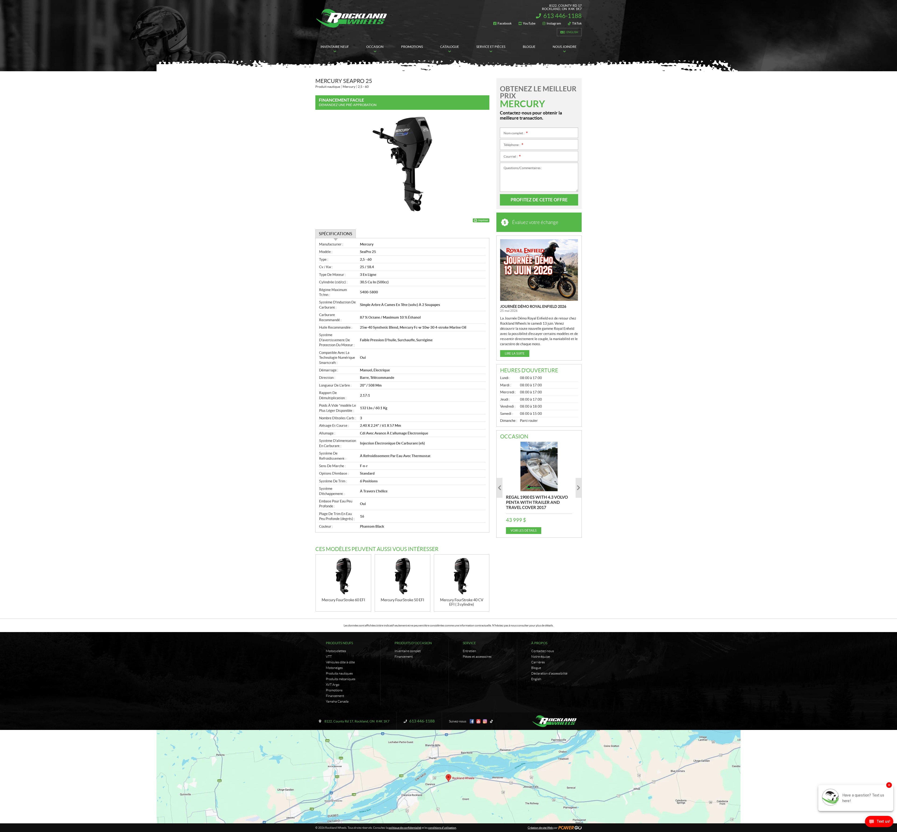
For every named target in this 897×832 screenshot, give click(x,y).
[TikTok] (491, 721)
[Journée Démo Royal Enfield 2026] (539, 270)
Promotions (334, 690)
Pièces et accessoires (477, 656)
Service (469, 643)
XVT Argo (332, 684)
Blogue (536, 668)
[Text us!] (879, 822)
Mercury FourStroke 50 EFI (402, 600)
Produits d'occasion (413, 643)
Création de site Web (540, 827)
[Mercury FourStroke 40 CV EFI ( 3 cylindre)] (462, 576)
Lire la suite (515, 353)
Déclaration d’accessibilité (549, 673)
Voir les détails (524, 530)
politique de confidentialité (404, 827)
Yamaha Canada (337, 701)
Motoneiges (334, 668)
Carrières (538, 662)
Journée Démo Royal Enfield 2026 (533, 306)
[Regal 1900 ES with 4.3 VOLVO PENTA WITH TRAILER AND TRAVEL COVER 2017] (539, 466)
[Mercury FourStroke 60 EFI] (343, 576)
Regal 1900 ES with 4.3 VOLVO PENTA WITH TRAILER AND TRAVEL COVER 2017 (537, 502)
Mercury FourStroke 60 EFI (343, 600)
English (572, 32)
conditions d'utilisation (442, 827)
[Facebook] (472, 721)
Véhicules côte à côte (340, 662)
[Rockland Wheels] (352, 18)
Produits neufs (339, 643)
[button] (499, 488)
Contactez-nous (542, 651)
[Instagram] (485, 721)
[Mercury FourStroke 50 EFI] (402, 576)
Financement (335, 696)
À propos (539, 643)
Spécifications (335, 233)
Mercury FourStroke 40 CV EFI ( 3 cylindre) (461, 602)
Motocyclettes (336, 651)
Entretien (469, 651)
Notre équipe (540, 656)
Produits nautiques (339, 673)
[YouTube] (478, 721)
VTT (329, 656)
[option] (539, 488)
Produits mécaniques (340, 679)
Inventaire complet (408, 651)
